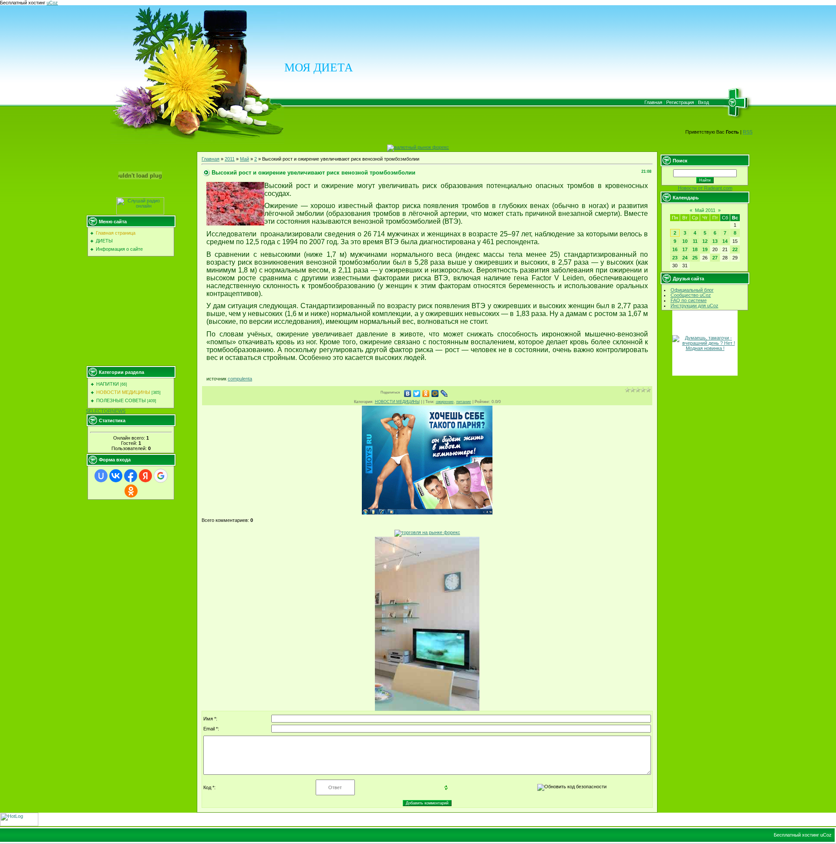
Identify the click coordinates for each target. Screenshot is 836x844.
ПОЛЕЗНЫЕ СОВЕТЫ (121, 400)
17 (685, 249)
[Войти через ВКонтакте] (115, 475)
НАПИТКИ (107, 384)
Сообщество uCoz (691, 295)
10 (685, 241)
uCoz (52, 2)
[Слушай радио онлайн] (140, 212)
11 (695, 241)
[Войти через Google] (161, 476)
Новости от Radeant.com (705, 188)
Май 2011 (705, 210)
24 (685, 257)
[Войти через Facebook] (130, 475)
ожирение (445, 402)
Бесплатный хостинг (22, 2)
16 (675, 249)
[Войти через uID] (101, 475)
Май (244, 158)
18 (695, 249)
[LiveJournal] (444, 393)
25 (695, 257)
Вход (703, 102)
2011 (230, 158)
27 (715, 257)
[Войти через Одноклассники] (131, 491)
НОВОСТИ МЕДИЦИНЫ (123, 392)
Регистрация (680, 102)
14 (725, 241)
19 (705, 249)
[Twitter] (416, 393)
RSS (747, 132)
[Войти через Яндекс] (145, 475)
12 (705, 241)
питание (463, 402)
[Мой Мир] (435, 393)
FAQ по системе (689, 300)
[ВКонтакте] (407, 393)
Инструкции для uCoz (694, 305)
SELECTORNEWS (105, 411)
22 (735, 249)
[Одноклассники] (426, 393)
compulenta (240, 378)
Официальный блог (692, 290)
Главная (653, 102)
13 (715, 241)
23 (675, 257)
